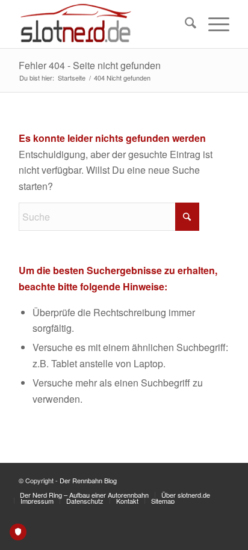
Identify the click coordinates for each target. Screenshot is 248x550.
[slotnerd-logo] (103, 24)
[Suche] (184, 24)
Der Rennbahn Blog (88, 480)
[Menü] (212, 24)
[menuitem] (184, 24)
